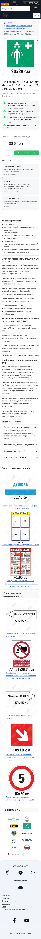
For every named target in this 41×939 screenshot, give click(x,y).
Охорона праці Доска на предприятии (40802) (20, 545)
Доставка (6, 904)
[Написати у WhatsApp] (32, 872)
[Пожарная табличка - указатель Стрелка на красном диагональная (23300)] (22, 737)
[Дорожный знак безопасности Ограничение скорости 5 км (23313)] (22, 780)
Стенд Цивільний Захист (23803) (20, 581)
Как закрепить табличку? (14, 451)
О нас (4, 907)
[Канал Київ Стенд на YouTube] (26, 920)
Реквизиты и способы (11, 192)
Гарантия (5, 898)
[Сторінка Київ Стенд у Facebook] (14, 920)
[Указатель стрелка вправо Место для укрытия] (22, 698)
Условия (7, 207)
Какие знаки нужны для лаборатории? (20, 427)
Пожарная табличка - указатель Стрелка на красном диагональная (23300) (20, 757)
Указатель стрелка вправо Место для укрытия (21, 716)
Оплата (5, 901)
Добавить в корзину (26, 153)
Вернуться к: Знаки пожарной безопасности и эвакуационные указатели (21, 585)
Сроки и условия (10, 175)
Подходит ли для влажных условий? (19, 445)
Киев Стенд (6, 96)
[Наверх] (37, 935)
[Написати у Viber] (8, 872)
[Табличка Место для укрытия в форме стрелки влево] (22, 616)
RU (36, 16)
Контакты (6, 895)
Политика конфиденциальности (15, 909)
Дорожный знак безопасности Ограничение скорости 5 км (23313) (20, 798)
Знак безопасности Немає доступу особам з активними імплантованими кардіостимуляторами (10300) (21, 676)
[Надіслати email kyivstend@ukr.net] (20, 887)
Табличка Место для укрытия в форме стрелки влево (21, 634)
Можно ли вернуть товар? (14, 457)
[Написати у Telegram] (20, 872)
